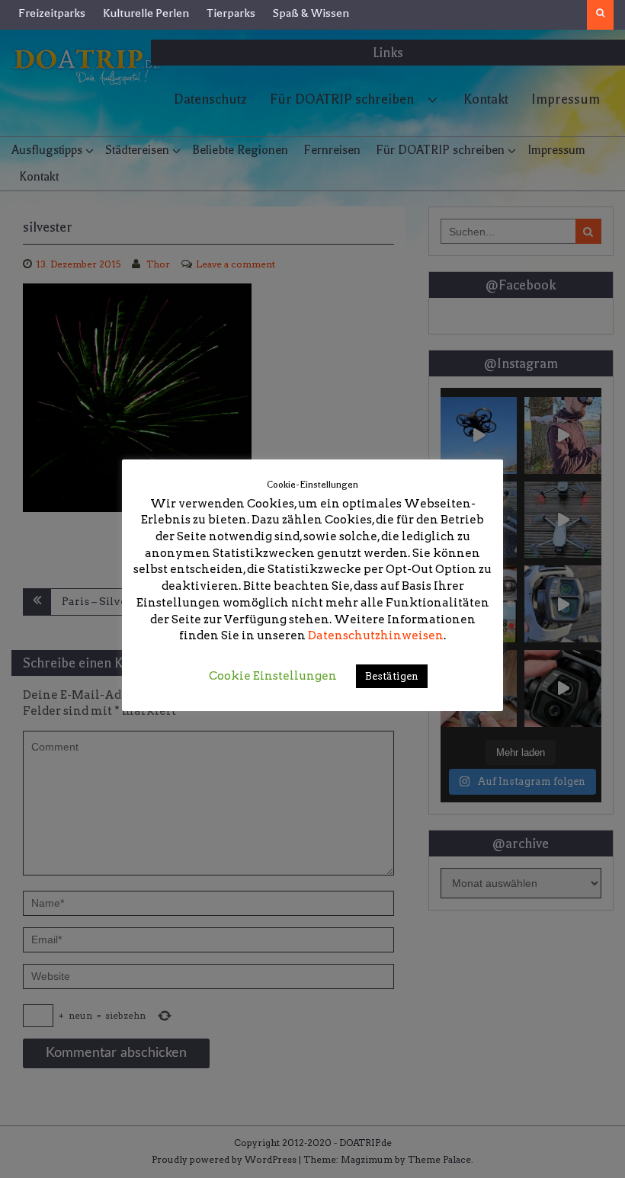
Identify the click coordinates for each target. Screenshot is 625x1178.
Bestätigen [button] (391, 676)
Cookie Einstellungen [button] (273, 676)
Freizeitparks (51, 13)
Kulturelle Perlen (146, 13)
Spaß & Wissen (311, 13)
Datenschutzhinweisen (376, 635)
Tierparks (231, 13)
